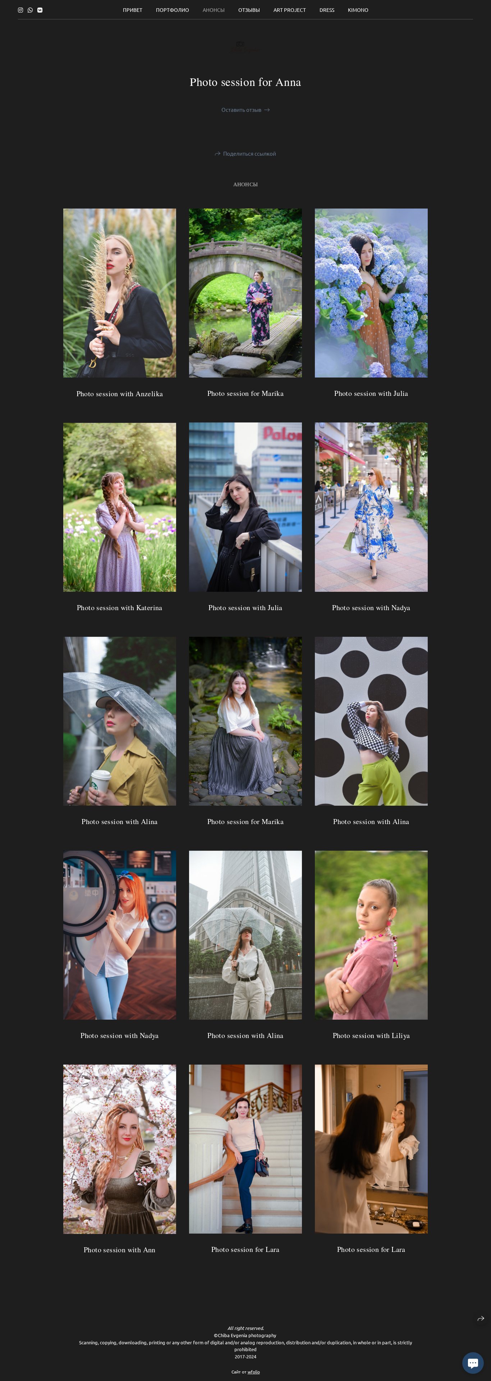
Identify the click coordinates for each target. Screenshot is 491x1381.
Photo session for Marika (245, 393)
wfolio (254, 1372)
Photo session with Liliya (371, 1035)
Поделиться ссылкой (249, 153)
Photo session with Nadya (371, 607)
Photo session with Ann (120, 1249)
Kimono (358, 9)
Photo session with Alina (371, 821)
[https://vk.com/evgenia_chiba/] (39, 9)
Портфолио (172, 9)
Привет (132, 9)
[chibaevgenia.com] (245, 47)
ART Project (290, 9)
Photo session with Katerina (119, 607)
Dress (327, 9)
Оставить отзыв (241, 109)
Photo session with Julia (371, 393)
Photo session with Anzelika (120, 393)
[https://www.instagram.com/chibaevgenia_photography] (20, 9)
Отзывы (249, 9)
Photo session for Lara (371, 1249)
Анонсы (214, 9)
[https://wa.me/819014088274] (30, 9)
